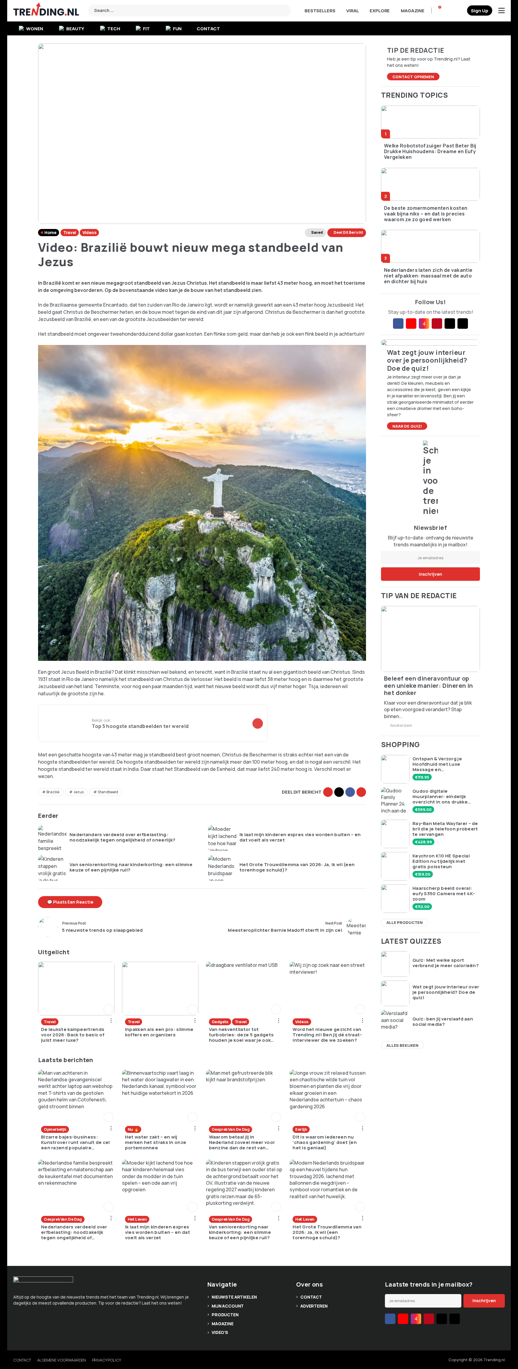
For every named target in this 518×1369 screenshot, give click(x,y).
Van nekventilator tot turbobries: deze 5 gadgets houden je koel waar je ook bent (241, 1035)
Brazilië (52, 791)
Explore (380, 10)
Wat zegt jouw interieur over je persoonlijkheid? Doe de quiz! (445, 992)
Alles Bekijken (402, 1045)
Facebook (350, 792)
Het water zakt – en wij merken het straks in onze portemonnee (155, 1142)
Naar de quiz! (407, 426)
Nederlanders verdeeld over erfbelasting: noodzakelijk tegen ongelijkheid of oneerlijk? (123, 837)
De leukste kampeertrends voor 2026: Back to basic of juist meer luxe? (72, 1035)
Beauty (75, 28)
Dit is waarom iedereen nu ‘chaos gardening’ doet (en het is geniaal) (325, 1142)
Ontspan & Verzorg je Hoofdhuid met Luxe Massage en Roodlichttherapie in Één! (442, 764)
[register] (479, 10)
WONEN (34, 28)
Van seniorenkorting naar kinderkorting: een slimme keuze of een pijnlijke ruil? (131, 867)
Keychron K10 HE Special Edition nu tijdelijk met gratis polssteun (441, 861)
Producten (225, 1314)
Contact (208, 28)
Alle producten (404, 922)
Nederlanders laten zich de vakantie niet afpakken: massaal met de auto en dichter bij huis (428, 276)
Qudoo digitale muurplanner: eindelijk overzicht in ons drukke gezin (440, 796)
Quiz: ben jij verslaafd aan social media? (442, 1021)
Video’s (220, 1332)
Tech (113, 28)
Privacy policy (106, 1360)
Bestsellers (320, 10)
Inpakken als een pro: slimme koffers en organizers (159, 1032)
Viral (352, 10)
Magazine (412, 10)
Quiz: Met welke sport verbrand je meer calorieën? (445, 963)
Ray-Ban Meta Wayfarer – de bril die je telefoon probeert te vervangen (445, 829)
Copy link (328, 792)
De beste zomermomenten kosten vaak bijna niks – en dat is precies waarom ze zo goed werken (425, 214)
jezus (78, 791)
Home (50, 232)
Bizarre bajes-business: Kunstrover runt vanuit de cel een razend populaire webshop (75, 1142)
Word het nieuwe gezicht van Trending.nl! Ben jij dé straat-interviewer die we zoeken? (327, 1035)
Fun (177, 28)
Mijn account (228, 1306)
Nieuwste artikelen (234, 1297)
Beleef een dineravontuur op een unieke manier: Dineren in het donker (428, 685)
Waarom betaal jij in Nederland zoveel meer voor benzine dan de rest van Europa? (242, 1142)
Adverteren (314, 1306)
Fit (146, 28)
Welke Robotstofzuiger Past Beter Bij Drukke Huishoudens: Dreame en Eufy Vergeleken (430, 151)
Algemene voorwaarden (61, 1360)
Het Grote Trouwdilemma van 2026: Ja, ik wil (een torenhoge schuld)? (297, 867)
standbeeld (108, 791)
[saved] (460, 10)
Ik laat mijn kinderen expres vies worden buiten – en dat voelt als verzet (300, 837)
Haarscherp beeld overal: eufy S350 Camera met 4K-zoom (443, 894)
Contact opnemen (413, 76)
